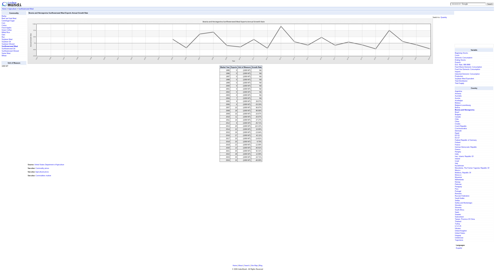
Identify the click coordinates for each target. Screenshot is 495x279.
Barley (4, 16)
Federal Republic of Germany (466, 140)
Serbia (457, 201)
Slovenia (458, 207)
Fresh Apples (6, 28)
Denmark (458, 131)
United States (460, 233)
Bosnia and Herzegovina (464, 110)
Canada (458, 117)
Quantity (444, 17)
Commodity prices (42, 168)
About (240, 265)
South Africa (459, 210)
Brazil (457, 112)
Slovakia (458, 205)
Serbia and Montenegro (463, 203)
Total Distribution (461, 81)
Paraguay (458, 187)
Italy (456, 163)
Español (459, 248)
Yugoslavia (459, 240)
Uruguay (458, 235)
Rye (3, 37)
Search (246, 265)
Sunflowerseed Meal (26, 9)
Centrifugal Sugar (8, 21)
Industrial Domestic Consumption (467, 74)
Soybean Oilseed (8, 44)
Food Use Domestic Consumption (467, 69)
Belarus (458, 103)
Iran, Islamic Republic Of (464, 156)
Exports (458, 62)
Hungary (458, 152)
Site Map (254, 265)
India (457, 154)
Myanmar (458, 177)
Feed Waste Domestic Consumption (468, 67)
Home (4, 9)
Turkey (457, 224)
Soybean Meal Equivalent (464, 79)
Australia (458, 96)
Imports (458, 72)
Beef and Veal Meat (9, 18)
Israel (457, 161)
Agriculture (12, 9)
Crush (457, 55)
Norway (457, 182)
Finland (457, 142)
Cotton (4, 25)
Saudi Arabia (459, 198)
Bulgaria (458, 114)
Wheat (4, 56)
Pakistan (458, 184)
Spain (457, 212)
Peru (456, 189)
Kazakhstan (459, 166)
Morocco (458, 175)
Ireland (457, 159)
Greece (457, 149)
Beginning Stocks (461, 53)
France (457, 145)
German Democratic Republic (466, 147)
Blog (260, 265)
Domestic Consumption (463, 58)
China (457, 121)
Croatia (457, 124)
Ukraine (458, 228)
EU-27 (457, 138)
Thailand (458, 221)
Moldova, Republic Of (463, 173)
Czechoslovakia (461, 128)
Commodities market (43, 176)
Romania (458, 194)
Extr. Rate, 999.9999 (462, 65)
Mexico (457, 170)
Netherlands (459, 180)
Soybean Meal (7, 39)
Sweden (458, 214)
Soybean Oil (6, 42)
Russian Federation (462, 196)
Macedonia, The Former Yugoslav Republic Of (472, 168)
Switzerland (459, 217)
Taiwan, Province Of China (465, 219)
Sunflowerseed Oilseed (10, 51)
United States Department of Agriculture (49, 165)
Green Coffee (7, 30)
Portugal (458, 191)
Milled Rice (6, 32)
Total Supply (459, 83)
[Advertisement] (11, 108)
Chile (457, 119)
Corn (3, 23)
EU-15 (457, 135)
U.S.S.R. (458, 226)
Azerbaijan (459, 101)
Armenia (458, 94)
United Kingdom (461, 231)
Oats (3, 35)
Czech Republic (461, 126)
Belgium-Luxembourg (463, 105)
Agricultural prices (42, 172)
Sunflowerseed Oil (8, 49)
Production (459, 76)
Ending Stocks (460, 60)
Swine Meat (6, 53)
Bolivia (457, 108)
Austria (457, 98)
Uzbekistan (459, 238)
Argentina (458, 91)
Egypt (457, 133)
